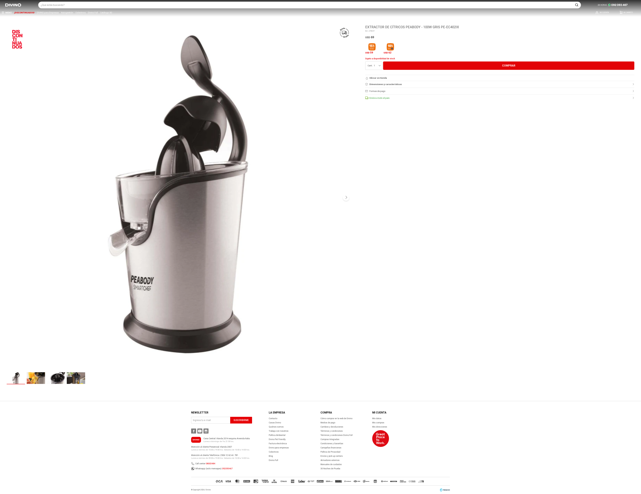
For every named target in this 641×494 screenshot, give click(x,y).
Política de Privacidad (330, 452)
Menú (8, 12)
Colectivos (80, 12)
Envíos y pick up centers (331, 456)
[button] (577, 5)
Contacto (273, 418)
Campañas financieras (330, 448)
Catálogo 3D (106, 12)
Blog (271, 456)
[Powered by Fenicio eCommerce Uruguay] (445, 489)
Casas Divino (275, 422)
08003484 (210, 463)
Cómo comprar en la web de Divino (336, 418)
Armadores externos (330, 460)
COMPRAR (508, 65)
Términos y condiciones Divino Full (336, 435)
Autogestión (67, 12)
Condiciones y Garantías (331, 443)
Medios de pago (327, 422)
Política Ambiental (277, 435)
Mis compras (378, 422)
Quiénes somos (276, 427)
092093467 (227, 468)
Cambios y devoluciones (331, 427)
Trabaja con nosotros (278, 431)
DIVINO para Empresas (48, 12)
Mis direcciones (379, 427)
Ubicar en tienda (378, 78)
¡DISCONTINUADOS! (24, 12)
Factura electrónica (278, 443)
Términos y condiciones (331, 431)
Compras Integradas (329, 439)
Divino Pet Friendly (277, 439)
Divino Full (93, 12)
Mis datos (376, 418)
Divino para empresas (279, 448)
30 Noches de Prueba (330, 468)
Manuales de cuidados (331, 464)
